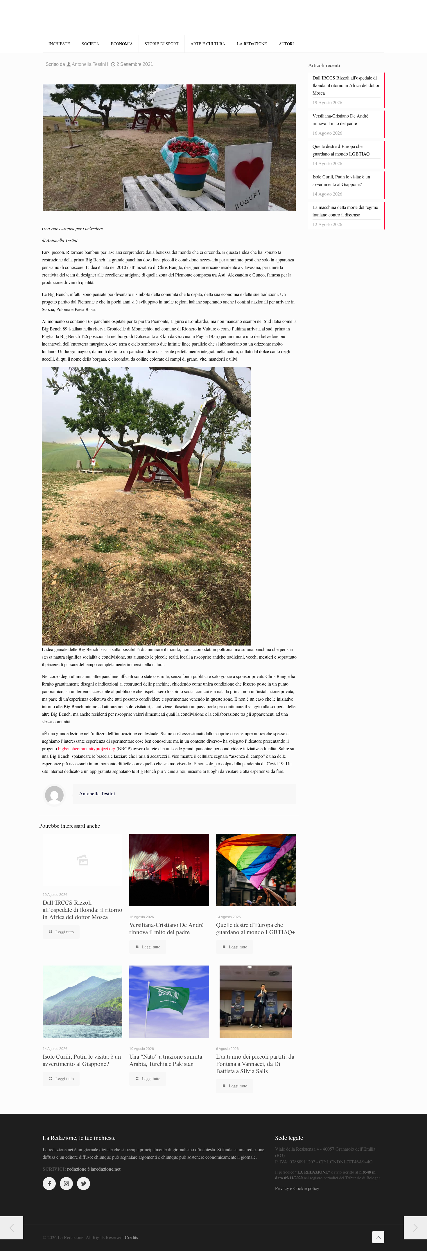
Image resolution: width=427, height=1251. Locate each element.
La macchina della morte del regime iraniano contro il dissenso (345, 211)
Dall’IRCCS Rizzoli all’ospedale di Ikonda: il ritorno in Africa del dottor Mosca (82, 909)
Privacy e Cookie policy (297, 1188)
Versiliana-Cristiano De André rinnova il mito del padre (166, 928)
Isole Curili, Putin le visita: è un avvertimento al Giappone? (82, 1060)
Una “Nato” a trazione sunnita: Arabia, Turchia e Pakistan (166, 1060)
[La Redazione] (213, 17)
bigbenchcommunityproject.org (86, 748)
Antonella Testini (89, 64)
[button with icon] (49, 1183)
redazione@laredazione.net (94, 1168)
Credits (131, 1237)
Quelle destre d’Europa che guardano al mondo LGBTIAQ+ (255, 928)
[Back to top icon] (378, 1237)
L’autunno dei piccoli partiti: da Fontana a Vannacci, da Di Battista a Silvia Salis (255, 1063)
